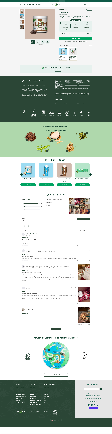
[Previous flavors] (90, 45)
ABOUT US (47, 387)
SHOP (21, 4)
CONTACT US (33, 390)
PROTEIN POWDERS (21, 396)
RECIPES (46, 396)
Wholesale (33, 398)
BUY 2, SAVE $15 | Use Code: (53, 1)
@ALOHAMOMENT (34, 402)
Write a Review (84, 219)
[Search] (85, 4)
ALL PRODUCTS (20, 387)
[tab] (22, 11)
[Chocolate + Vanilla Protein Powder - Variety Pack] (73, 51)
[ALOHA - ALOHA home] (56, 4)
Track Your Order (35, 389)
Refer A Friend (34, 392)
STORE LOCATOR (20, 402)
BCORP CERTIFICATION (50, 390)
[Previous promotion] (24, 1)
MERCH (18, 400)
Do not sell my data (36, 404)
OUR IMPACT (47, 389)
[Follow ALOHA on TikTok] (97, 405)
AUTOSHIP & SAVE (20, 389)
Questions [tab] (30, 216)
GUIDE (46, 402)
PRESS (46, 394)
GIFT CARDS (19, 398)
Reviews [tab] (24, 216)
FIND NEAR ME (58, 71)
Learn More (56, 375)
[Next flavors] (91, 45)
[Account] (88, 4)
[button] (64, 9)
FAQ (45, 400)
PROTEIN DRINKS (20, 394)
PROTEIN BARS (20, 390)
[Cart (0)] (91, 4)
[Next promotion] (88, 1)
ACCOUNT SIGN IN (34, 387)
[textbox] (34, 221)
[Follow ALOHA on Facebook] (92, 405)
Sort (80, 230)
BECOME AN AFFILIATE (35, 400)
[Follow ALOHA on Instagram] (89, 405)
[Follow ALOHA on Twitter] (95, 405)
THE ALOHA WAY (27, 4)
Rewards (32, 394)
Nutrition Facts (40, 44)
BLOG (45, 398)
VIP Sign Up (33, 396)
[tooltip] (53, 202)
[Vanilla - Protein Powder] (63, 51)
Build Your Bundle (36, 4)
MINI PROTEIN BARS (21, 392)
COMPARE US (47, 392)
